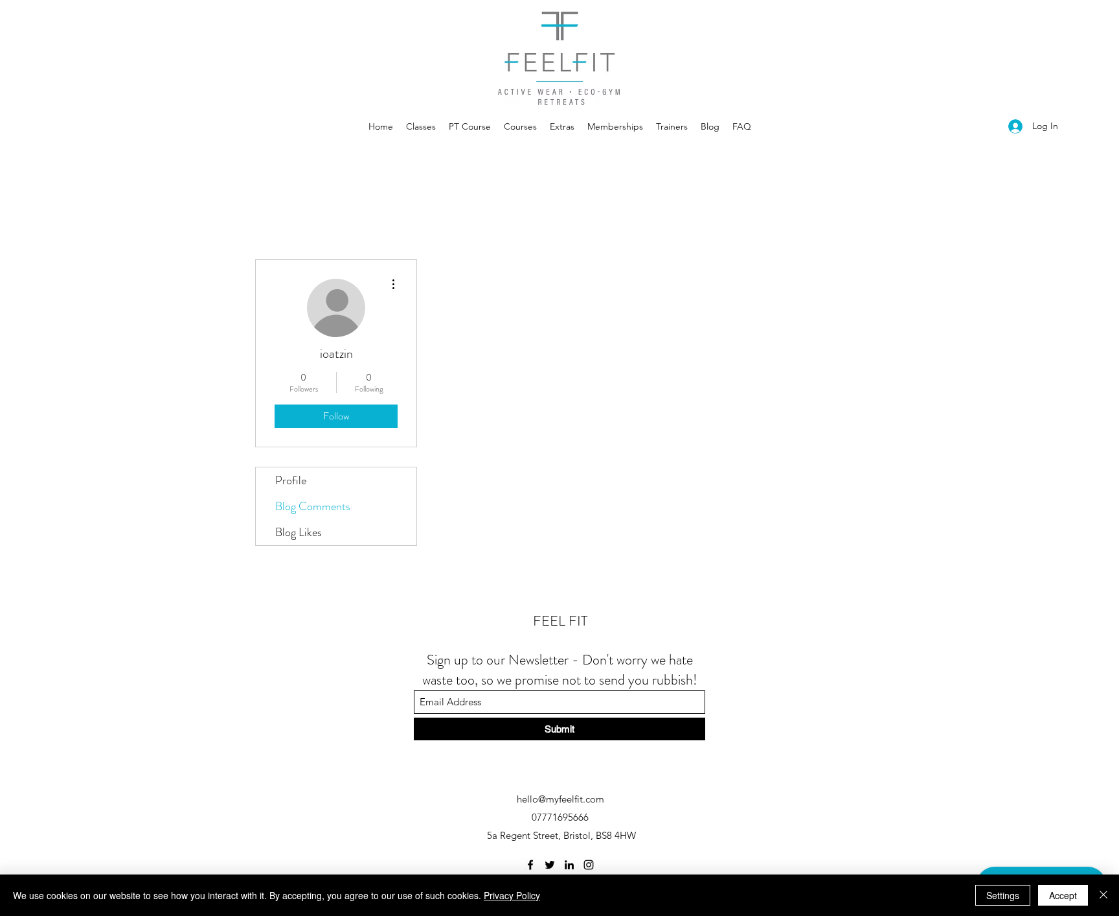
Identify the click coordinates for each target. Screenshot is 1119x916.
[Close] (1103, 895)
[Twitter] (549, 864)
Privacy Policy (512, 895)
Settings (1002, 895)
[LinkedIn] (569, 864)
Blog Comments (312, 506)
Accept (1063, 895)
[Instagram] (588, 864)
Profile (290, 480)
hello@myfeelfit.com (560, 799)
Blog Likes (298, 532)
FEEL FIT (560, 621)
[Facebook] (530, 864)
